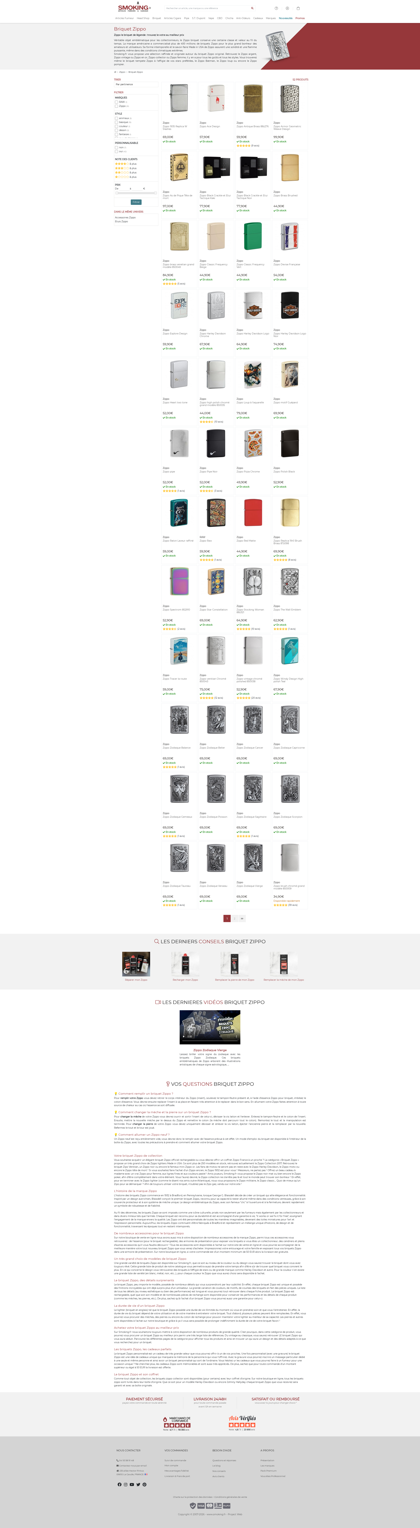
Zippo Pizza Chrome (248, 471)
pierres (146, 1298)
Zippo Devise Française (286, 264)
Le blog (216, 1465)
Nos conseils (219, 1471)
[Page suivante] (242, 918)
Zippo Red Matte (246, 540)
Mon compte (171, 1465)
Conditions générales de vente (230, 1497)
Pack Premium (269, 1470)
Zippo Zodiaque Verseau (213, 885)
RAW (123, 101)
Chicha (229, 18)
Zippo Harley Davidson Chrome (213, 335)
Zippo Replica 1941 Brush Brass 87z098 (287, 542)
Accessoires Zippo (125, 217)
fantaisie (125, 134)
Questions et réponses (224, 1460)
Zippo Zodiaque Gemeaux (177, 816)
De (117, 188)
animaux (125, 118)
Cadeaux (258, 18)
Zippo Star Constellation (214, 609)
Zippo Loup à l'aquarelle (250, 402)
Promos (300, 18)
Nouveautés (286, 18)
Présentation (267, 1460)
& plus (132, 163)
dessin (124, 130)
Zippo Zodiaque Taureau (176, 885)
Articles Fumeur (124, 18)
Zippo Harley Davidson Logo (253, 333)
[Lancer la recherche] (252, 8)
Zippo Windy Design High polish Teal (288, 680)
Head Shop (143, 18)
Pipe (186, 18)
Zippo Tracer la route (175, 678)
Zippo (122, 72)
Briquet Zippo (135, 72)
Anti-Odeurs (243, 18)
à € (137, 188)
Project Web (235, 1514)
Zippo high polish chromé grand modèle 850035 (214, 404)
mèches (132, 1298)
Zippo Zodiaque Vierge (250, 885)
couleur (124, 126)
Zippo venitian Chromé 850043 (213, 680)
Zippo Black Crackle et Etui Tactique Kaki (215, 197)
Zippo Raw (206, 540)
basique (125, 122)
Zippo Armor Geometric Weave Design (287, 128)
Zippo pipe (169, 471)
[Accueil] (115, 72)
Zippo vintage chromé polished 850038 (249, 680)
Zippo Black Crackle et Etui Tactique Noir (252, 197)
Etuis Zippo (121, 221)
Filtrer (136, 202)
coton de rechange (195, 1317)
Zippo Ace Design (210, 126)
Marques (271, 18)
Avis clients (218, 1476)
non (122, 147)
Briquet (156, 18)
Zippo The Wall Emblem (287, 609)
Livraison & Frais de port (177, 1476)
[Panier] (298, 8)
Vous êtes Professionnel (273, 1476)
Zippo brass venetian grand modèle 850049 (178, 266)
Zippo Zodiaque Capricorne (289, 747)
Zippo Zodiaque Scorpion (287, 816)
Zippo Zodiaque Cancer (250, 747)
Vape (211, 18)
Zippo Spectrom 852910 (176, 609)
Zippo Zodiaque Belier (212, 747)
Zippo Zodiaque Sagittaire (251, 816)
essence (138, 1241)
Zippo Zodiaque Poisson (213, 816)
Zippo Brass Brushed (285, 195)
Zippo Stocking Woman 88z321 (250, 611)
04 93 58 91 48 (126, 1460)
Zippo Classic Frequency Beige (214, 266)
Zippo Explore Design (175, 333)
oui (122, 151)
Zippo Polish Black (284, 471)
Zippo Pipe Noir (209, 471)
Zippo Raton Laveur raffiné (178, 540)
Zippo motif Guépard (285, 402)
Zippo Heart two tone (175, 402)
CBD (219, 18)
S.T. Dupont (198, 18)
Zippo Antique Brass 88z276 (253, 126)
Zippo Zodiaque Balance (176, 747)
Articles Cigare (172, 18)
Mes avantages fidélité (177, 1470)
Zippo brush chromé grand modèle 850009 (288, 887)
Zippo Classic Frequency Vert (250, 266)
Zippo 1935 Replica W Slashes (175, 128)
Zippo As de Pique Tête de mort (177, 197)
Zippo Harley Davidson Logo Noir (289, 335)
